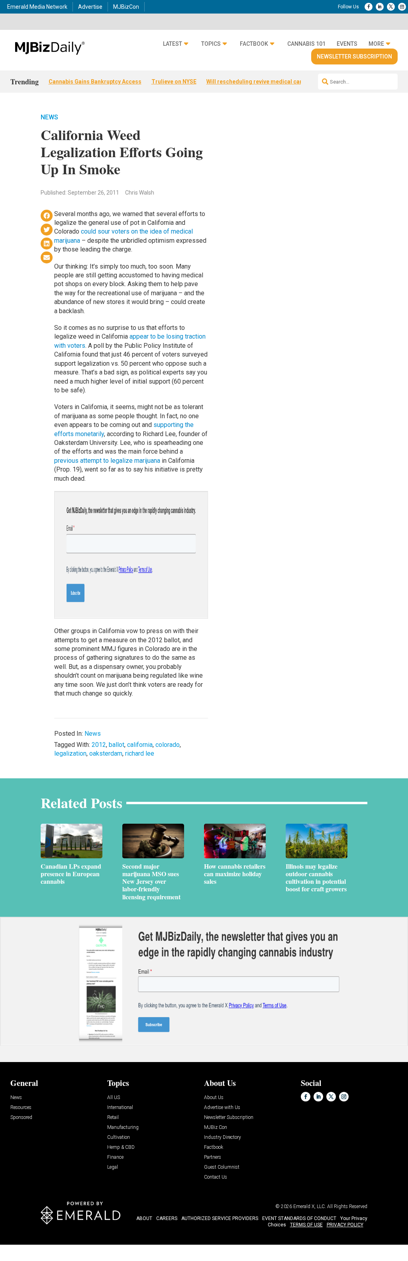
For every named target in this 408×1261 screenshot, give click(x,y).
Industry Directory (222, 1137)
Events (347, 44)
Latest (172, 44)
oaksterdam (105, 753)
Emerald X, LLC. (309, 1206)
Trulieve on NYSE (173, 81)
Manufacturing (123, 1127)
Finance (115, 1157)
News (49, 117)
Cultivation (118, 1137)
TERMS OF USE (306, 1225)
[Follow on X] (391, 7)
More (376, 44)
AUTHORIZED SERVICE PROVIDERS (219, 1218)
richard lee (139, 753)
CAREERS (166, 1218)
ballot (116, 744)
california (140, 744)
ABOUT (144, 1218)
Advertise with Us (222, 1107)
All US (113, 1097)
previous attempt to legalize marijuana (107, 460)
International (120, 1107)
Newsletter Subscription (354, 56)
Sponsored (21, 1117)
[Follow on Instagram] (402, 7)
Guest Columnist (221, 1167)
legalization (70, 753)
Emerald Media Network (37, 7)
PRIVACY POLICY (345, 1225)
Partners (212, 1157)
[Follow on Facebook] (369, 7)
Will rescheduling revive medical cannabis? (263, 81)
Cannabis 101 (306, 44)
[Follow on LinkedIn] (380, 7)
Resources (20, 1107)
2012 (99, 744)
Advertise (90, 7)
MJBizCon (126, 7)
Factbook (254, 44)
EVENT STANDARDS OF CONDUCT (299, 1218)
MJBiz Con (215, 1127)
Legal (112, 1167)
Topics (211, 44)
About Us (214, 1097)
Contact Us (215, 1177)
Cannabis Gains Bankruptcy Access (95, 81)
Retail (113, 1117)
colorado (167, 744)
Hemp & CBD (121, 1147)
